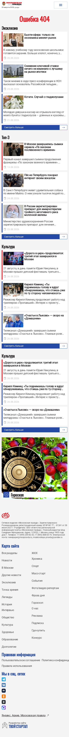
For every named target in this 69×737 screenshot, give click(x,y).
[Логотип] (5, 515)
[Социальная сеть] (4, 679)
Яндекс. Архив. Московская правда (24, 715)
